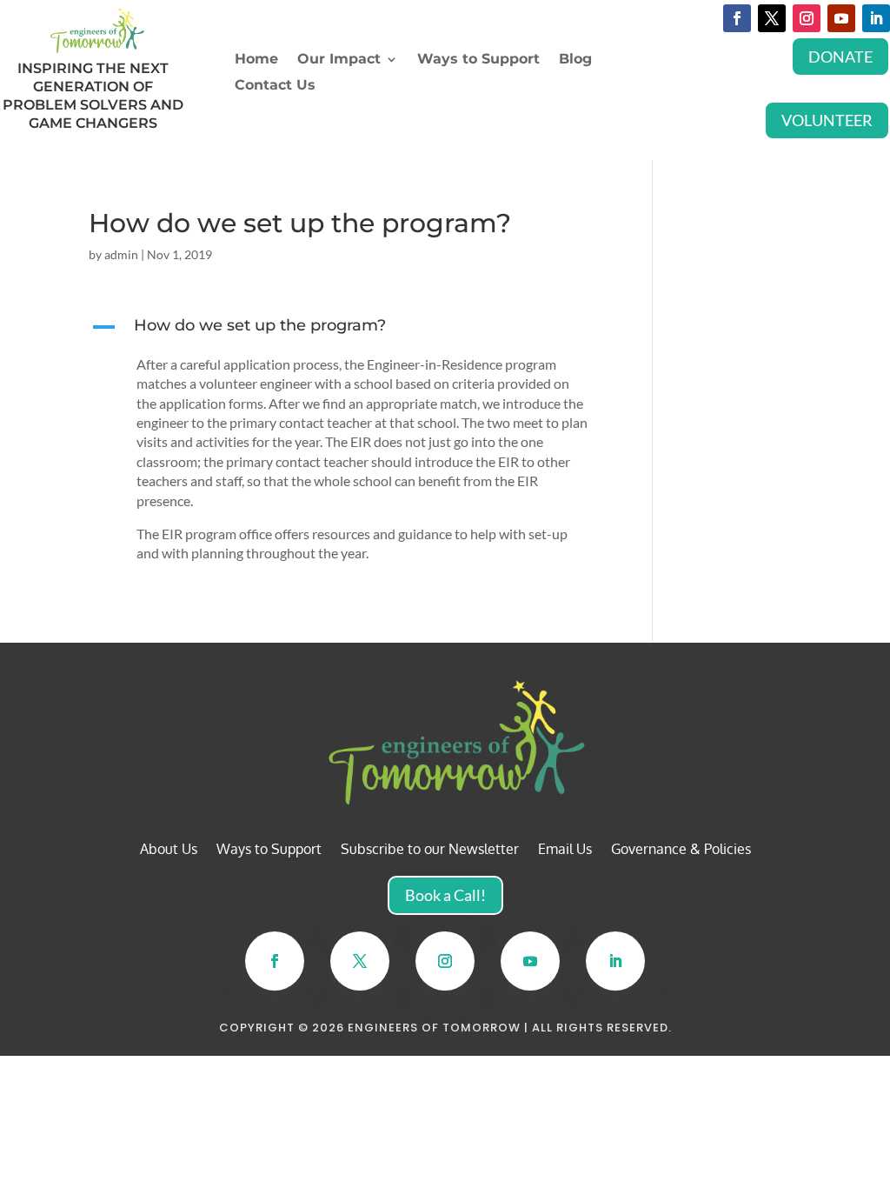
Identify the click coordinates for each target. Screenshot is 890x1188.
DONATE (840, 56)
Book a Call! (445, 894)
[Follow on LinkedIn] (876, 18)
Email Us (565, 850)
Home (256, 60)
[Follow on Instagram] (806, 18)
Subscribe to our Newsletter (430, 850)
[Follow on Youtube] (841, 18)
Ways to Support (478, 60)
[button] (351, 329)
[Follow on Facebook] (737, 18)
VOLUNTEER (827, 120)
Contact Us (275, 86)
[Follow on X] (772, 18)
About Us (168, 850)
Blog (575, 60)
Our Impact (339, 60)
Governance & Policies (681, 850)
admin (121, 254)
